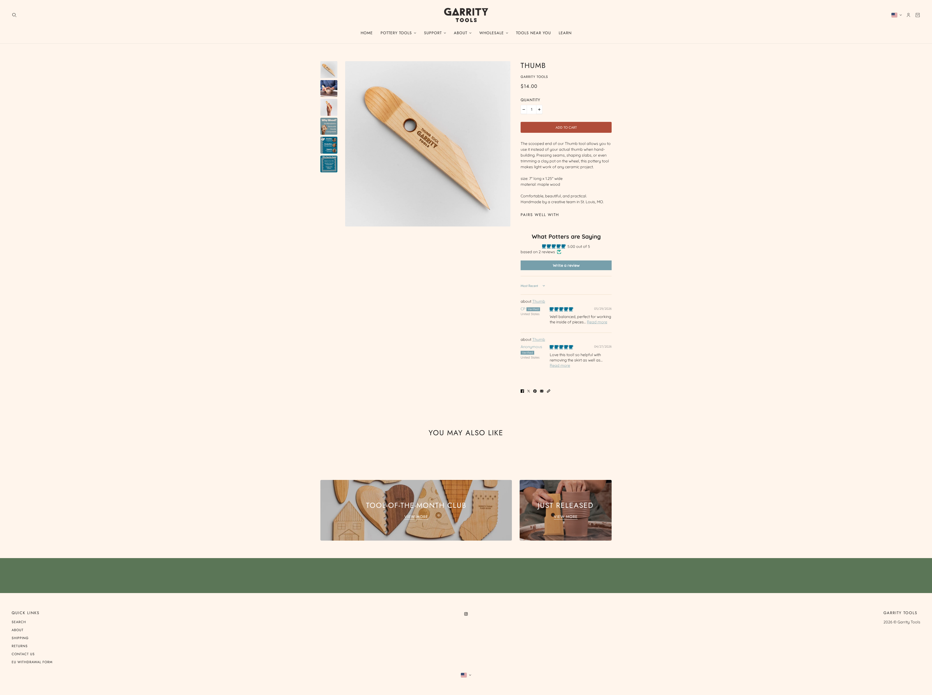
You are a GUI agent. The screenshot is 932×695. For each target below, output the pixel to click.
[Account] (908, 15)
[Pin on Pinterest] (535, 390)
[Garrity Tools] (466, 15)
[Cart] (917, 15)
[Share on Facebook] (522, 390)
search (19, 622)
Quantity (530, 100)
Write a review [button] (566, 265)
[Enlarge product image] (427, 143)
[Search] (14, 15)
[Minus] (524, 109)
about (18, 630)
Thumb (538, 301)
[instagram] (466, 613)
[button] (548, 390)
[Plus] (539, 109)
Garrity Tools (534, 76)
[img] (561, 309)
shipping (20, 638)
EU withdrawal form (32, 662)
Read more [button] (597, 321)
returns (20, 646)
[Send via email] (541, 390)
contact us (23, 654)
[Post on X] (528, 390)
